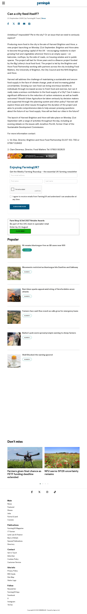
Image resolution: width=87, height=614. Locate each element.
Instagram (11, 602)
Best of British (12, 538)
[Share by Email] (25, 24)
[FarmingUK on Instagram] (47, 492)
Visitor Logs (11, 580)
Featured (10, 507)
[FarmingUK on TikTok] (54, 492)
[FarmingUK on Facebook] (32, 492)
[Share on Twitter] (15, 24)
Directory (10, 544)
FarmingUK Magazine (15, 528)
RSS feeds (11, 574)
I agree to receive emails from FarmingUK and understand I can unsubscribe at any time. (45, 198)
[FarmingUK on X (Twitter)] (39, 492)
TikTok (10, 605)
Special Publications (14, 541)
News (44, 18)
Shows (10, 510)
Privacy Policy (12, 571)
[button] (39, 483)
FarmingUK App (13, 592)
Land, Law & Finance (14, 535)
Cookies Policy (12, 559)
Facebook (11, 595)
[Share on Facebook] (9, 24)
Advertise (11, 556)
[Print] (30, 24)
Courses (10, 520)
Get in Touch (12, 553)
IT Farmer (11, 532)
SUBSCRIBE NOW (19, 206)
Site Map (10, 577)
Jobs (9, 513)
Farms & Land (12, 517)
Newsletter (11, 589)
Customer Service (14, 562)
